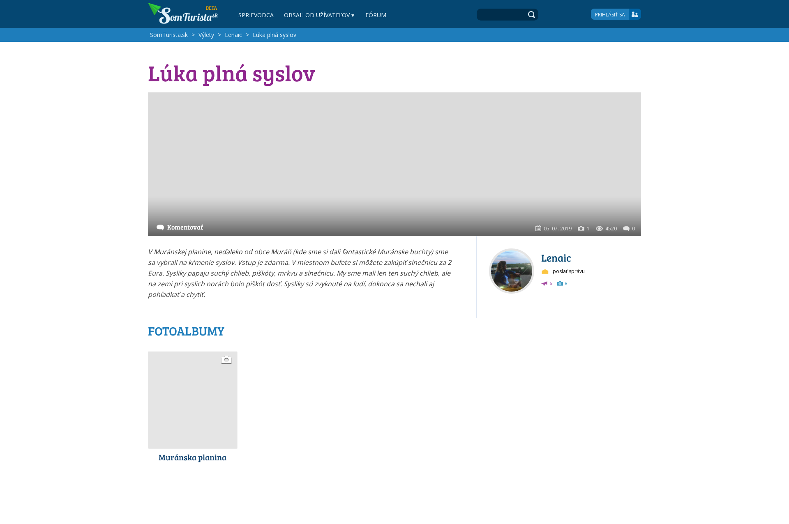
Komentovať (185, 227)
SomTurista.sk (169, 35)
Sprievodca (256, 15)
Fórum (375, 15)
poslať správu (569, 271)
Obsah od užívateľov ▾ (319, 15)
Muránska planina (192, 457)
